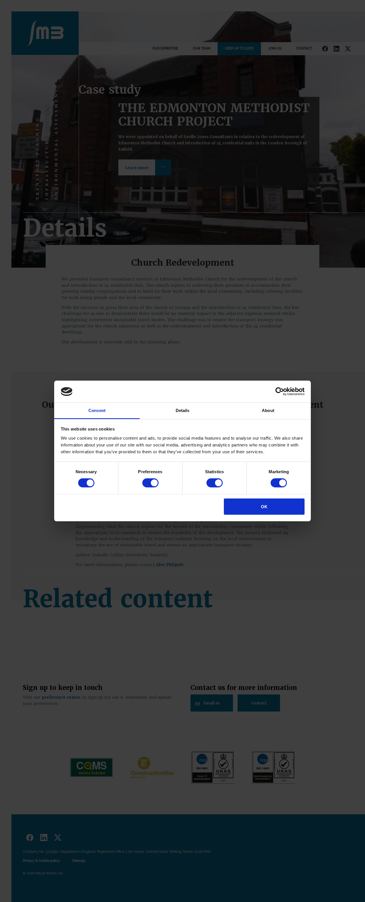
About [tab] (268, 410)
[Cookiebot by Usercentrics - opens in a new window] (280, 391)
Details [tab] (183, 410)
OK (264, 506)
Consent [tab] (97, 410)
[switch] (150, 482)
